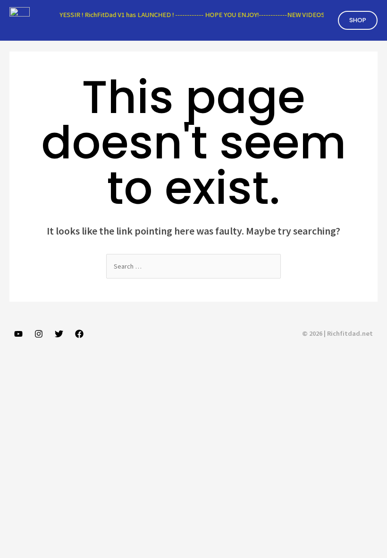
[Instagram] (38, 334)
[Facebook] (79, 334)
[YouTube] (18, 334)
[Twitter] (59, 334)
